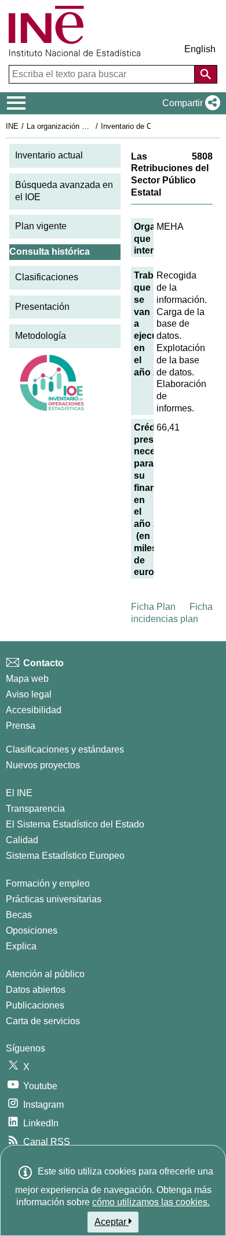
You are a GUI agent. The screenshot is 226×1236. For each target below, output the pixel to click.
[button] (189, 103)
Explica (21, 946)
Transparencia (35, 809)
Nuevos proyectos (43, 765)
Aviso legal (29, 694)
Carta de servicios (43, 1021)
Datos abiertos (35, 990)
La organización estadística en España (92, 126)
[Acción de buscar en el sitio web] (205, 74)
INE (12, 126)
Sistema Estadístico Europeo (65, 856)
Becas (19, 915)
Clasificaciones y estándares (65, 749)
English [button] (200, 49)
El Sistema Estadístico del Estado (75, 824)
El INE (19, 793)
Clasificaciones (46, 277)
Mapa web (27, 679)
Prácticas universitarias (53, 899)
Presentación (42, 307)
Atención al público (45, 974)
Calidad (22, 840)
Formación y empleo (48, 883)
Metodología (40, 336)
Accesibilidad (33, 710)
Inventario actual (49, 155)
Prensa (20, 726)
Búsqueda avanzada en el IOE (64, 191)
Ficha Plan (153, 607)
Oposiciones (31, 930)
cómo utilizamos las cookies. (151, 1202)
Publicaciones (35, 1005)
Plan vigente (41, 226)
